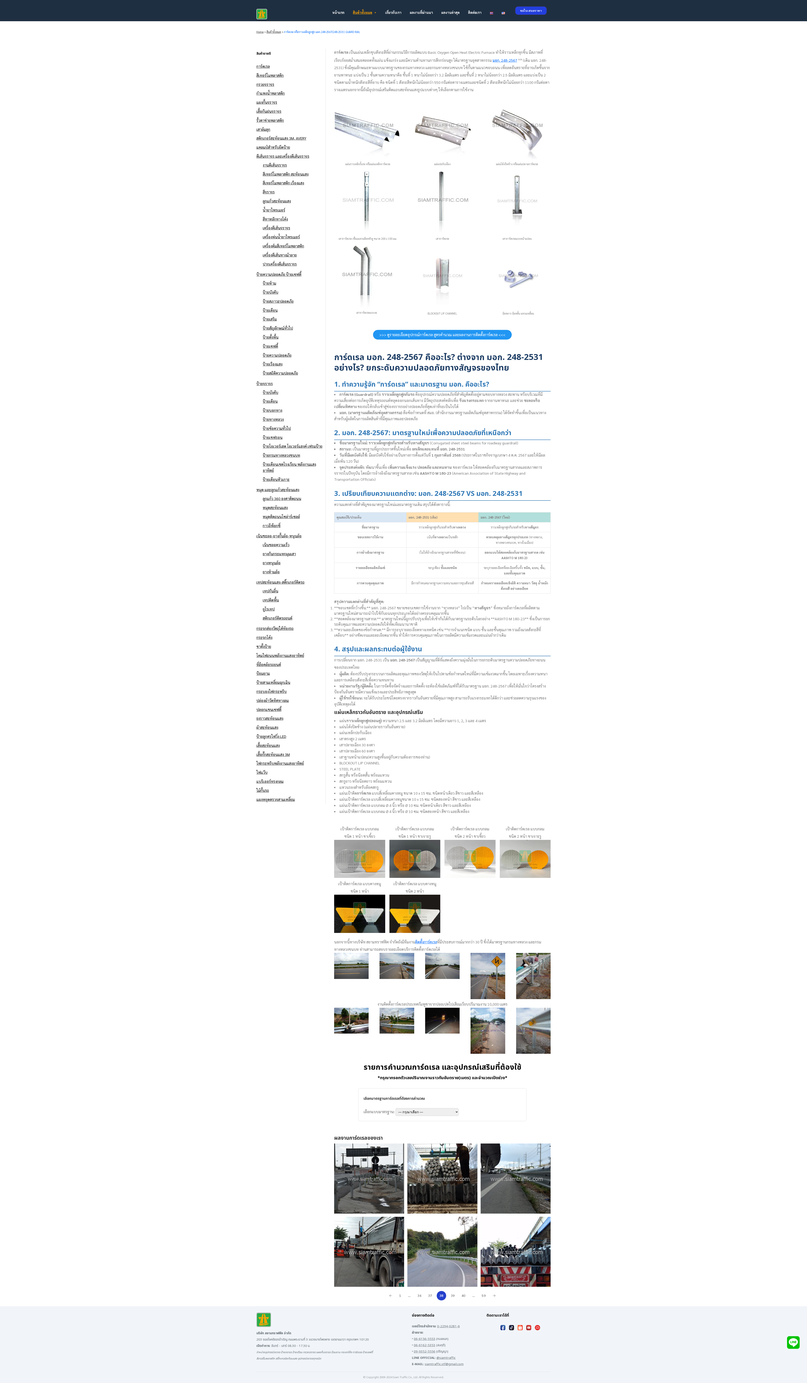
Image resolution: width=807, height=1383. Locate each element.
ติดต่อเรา (474, 12)
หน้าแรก (338, 12)
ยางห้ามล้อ (271, 571)
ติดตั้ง (426, 941)
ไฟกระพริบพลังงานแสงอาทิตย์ (280, 763)
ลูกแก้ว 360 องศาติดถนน (282, 498)
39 (453, 1295)
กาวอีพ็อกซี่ (272, 525)
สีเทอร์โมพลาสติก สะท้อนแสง (286, 174)
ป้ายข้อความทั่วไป (277, 428)
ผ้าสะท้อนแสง (267, 727)
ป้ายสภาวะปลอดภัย (278, 301)
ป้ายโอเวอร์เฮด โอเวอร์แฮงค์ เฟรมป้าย (292, 446)
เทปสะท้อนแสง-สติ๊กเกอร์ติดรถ (280, 582)
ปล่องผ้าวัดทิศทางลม (272, 700)
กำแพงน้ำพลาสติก (270, 93)
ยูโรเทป (269, 609)
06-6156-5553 (424, 1339)
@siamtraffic (446, 1357)
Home (260, 32)
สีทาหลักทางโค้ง (275, 219)
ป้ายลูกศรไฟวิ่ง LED (271, 736)
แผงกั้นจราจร (266, 102)
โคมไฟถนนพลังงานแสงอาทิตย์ (280, 655)
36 (419, 1295)
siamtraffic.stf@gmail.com (444, 1364)
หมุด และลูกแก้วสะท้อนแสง (277, 489)
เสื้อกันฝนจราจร (268, 111)
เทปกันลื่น (270, 591)
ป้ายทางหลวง (273, 419)
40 (463, 1295)
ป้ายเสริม (270, 319)
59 (484, 1295)
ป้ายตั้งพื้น (270, 337)
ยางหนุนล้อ (272, 562)
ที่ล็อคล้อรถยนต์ (268, 664)
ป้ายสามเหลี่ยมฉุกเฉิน (273, 682)
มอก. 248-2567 (505, 60)
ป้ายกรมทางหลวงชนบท (281, 455)
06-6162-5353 (424, 1345)
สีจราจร (269, 192)
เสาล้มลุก (263, 129)
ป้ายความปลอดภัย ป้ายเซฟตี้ (278, 274)
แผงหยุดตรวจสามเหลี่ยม (275, 799)
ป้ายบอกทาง (272, 410)
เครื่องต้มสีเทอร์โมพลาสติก (283, 246)
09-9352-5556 (424, 1351)
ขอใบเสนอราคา (531, 10)
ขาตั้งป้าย (263, 646)
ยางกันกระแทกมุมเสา (279, 553)
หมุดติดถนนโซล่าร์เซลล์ (281, 516)
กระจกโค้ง (264, 637)
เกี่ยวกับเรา (393, 12)
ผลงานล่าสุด (450, 12)
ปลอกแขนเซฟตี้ (268, 709)
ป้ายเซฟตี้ (270, 346)
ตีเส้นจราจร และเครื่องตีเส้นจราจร (282, 156)
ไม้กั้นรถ (262, 790)
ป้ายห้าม (269, 283)
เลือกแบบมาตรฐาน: (380, 1111)
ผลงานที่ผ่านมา (421, 12)
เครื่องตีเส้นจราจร (276, 227)
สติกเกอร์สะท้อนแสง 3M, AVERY (281, 138)
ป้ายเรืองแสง (272, 364)
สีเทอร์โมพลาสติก (270, 75)
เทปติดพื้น (271, 600)
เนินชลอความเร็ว (276, 544)
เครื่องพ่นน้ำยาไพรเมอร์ (281, 236)
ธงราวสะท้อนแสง (269, 718)
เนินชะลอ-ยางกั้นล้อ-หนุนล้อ (279, 535)
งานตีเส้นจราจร (275, 165)
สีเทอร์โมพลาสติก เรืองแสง (283, 182)
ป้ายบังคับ (270, 292)
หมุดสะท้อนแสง (275, 507)
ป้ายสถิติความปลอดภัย (280, 373)
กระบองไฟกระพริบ (271, 691)
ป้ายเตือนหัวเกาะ (276, 479)
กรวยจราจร (265, 84)
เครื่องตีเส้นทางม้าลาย (280, 255)
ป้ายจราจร (264, 383)
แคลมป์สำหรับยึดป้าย (273, 147)
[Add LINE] (793, 1343)
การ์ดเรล (263, 66)
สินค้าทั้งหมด (362, 12)
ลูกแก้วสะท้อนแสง (277, 201)
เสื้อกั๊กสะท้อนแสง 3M (273, 754)
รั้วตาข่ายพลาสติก (270, 120)
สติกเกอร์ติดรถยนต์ (277, 618)
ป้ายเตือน (270, 310)
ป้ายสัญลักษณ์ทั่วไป (278, 328)
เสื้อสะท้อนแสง (268, 745)
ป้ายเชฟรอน (272, 437)
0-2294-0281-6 (448, 1326)
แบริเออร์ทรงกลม (270, 781)
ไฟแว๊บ (262, 772)
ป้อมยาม (263, 673)
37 (430, 1295)
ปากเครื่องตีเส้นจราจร (280, 264)
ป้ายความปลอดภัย (277, 355)
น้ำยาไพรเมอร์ (274, 210)
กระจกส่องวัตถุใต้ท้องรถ (275, 628)
